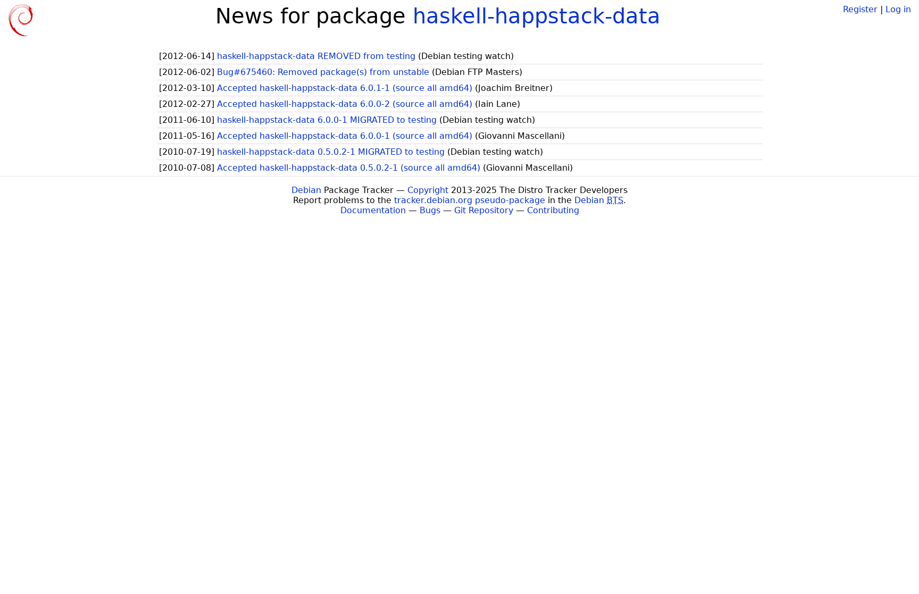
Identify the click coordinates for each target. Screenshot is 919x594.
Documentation (373, 210)
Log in (898, 9)
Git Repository (483, 210)
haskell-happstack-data (537, 16)
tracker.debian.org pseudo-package (469, 200)
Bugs (430, 210)
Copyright (427, 190)
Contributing (553, 210)
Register (860, 9)
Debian (306, 190)
